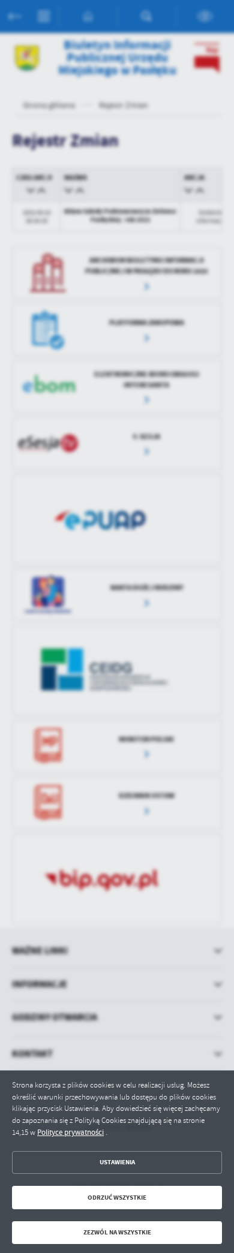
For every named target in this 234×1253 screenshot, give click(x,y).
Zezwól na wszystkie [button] (117, 1232)
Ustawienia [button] (117, 1162)
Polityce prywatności (70, 1132)
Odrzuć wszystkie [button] (117, 1197)
